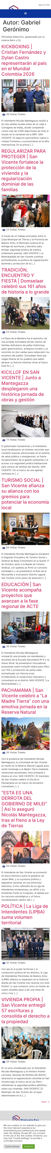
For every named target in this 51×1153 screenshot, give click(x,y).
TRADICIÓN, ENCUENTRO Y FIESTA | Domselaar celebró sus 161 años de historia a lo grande (25, 281)
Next (46, 1101)
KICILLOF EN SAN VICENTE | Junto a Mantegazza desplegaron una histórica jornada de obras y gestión (22, 385)
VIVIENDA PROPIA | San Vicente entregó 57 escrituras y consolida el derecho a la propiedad (25, 1010)
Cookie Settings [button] (12, 1146)
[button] (25, 13)
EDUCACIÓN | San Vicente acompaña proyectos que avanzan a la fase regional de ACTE (21, 595)
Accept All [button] (28, 1146)
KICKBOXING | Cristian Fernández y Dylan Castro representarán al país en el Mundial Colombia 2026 (24, 60)
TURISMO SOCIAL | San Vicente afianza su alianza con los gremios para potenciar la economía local (25, 493)
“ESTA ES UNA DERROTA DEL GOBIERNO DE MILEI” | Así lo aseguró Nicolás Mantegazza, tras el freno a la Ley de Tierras (24, 809)
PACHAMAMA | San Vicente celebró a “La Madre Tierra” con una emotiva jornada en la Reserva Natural (25, 701)
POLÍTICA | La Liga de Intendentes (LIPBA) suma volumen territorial (24, 914)
